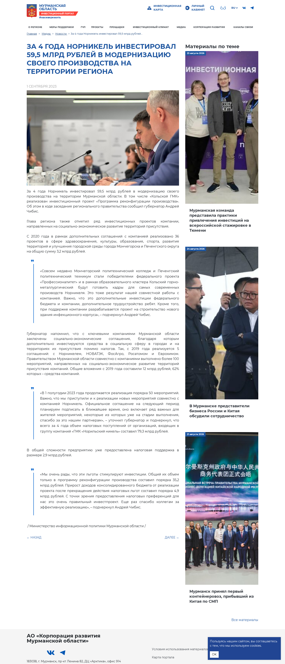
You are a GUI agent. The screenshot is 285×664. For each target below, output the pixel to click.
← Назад (34, 537)
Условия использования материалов (180, 649)
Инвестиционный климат (151, 27)
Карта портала (163, 657)
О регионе (35, 27)
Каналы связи (243, 27)
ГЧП (83, 27)
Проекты (97, 27)
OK (214, 654)
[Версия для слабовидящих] (224, 8)
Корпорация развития (209, 27)
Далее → (172, 537)
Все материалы (244, 620)
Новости (61, 33)
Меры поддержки (61, 27)
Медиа (181, 27)
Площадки (117, 27)
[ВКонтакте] (244, 8)
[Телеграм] (252, 8)
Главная (32, 33)
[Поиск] (213, 8)
